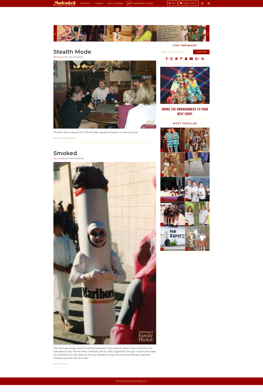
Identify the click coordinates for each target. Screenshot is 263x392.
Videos (99, 3)
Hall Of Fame (115, 3)
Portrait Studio (140, 3)
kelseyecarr (71, 138)
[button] (202, 3)
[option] (69, 33)
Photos (85, 3)
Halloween (59, 158)
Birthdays (58, 57)
